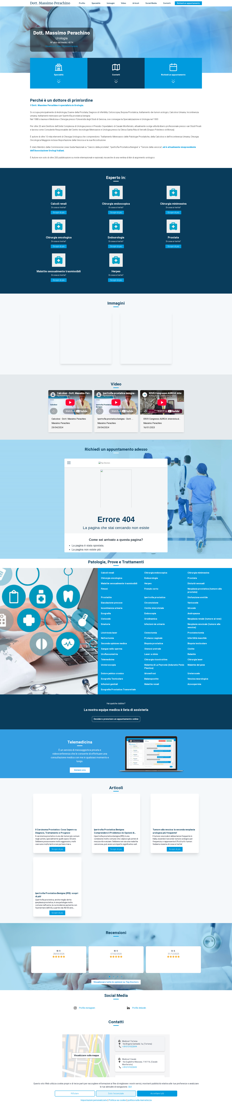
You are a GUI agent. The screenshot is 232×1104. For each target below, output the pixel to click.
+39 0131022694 (129, 1046)
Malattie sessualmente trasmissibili (119, 583)
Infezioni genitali (109, 684)
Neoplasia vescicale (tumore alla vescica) (204, 626)
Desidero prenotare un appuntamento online (116, 719)
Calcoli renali (107, 572)
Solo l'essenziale (116, 1093)
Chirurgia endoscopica (155, 572)
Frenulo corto (151, 589)
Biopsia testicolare (197, 643)
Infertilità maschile (197, 638)
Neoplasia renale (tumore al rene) (204, 619)
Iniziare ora (80, 770)
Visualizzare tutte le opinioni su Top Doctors (116, 982)
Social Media (151, 3)
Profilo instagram (87, 1008)
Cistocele (106, 619)
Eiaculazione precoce (111, 602)
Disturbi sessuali (196, 583)
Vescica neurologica (198, 679)
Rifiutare (75, 1093)
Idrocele (192, 608)
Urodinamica (150, 619)
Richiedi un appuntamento (188, 3)
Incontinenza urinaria (111, 608)
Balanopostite (151, 679)
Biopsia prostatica (153, 643)
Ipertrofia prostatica (154, 597)
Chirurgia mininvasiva (198, 572)
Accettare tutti (157, 1093)
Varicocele (193, 602)
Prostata (192, 578)
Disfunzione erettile (198, 597)
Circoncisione (151, 602)
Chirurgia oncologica (111, 578)
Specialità (96, 3)
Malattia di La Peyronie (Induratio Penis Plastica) (164, 666)
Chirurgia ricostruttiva (155, 659)
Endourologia (151, 578)
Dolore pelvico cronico (112, 673)
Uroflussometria (109, 654)
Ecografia (106, 613)
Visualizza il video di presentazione (61, 46)
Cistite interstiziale (154, 608)
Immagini (111, 3)
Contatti (167, 3)
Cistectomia (150, 632)
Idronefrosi (150, 673)
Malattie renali (151, 684)
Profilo (82, 3)
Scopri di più (58, 212)
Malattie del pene (196, 665)
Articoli (136, 3)
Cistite (191, 649)
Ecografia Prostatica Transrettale (118, 689)
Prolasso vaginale (153, 638)
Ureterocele (194, 673)
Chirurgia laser (195, 659)
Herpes (148, 583)
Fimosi (104, 589)
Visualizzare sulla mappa (86, 1055)
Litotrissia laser (109, 632)
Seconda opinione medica (114, 643)
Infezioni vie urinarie (154, 624)
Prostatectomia (196, 632)
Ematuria (105, 624)
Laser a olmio (151, 654)
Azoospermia (194, 684)
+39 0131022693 (129, 1067)
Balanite (192, 654)
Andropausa (194, 613)
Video (123, 3)
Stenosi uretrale (152, 649)
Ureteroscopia (108, 665)
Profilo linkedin (139, 1008)
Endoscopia (150, 613)
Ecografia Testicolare (112, 679)
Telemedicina (107, 659)
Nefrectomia (107, 638)
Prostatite (106, 597)
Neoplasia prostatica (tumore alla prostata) (205, 590)
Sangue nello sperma (111, 649)
